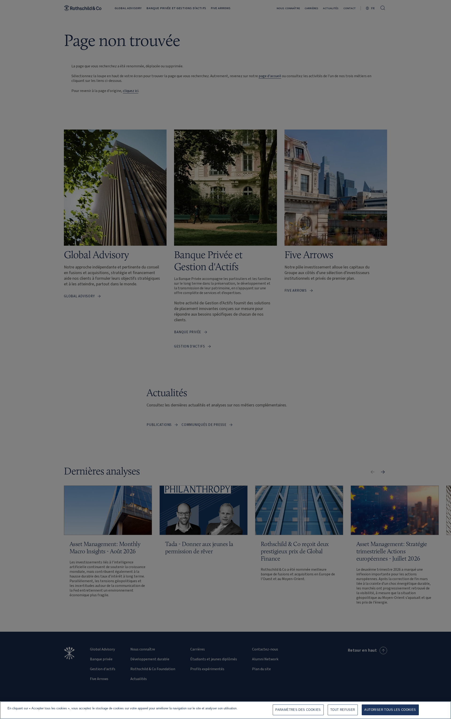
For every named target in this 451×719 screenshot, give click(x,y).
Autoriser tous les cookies (390, 709)
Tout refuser (342, 709)
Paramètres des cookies (298, 709)
